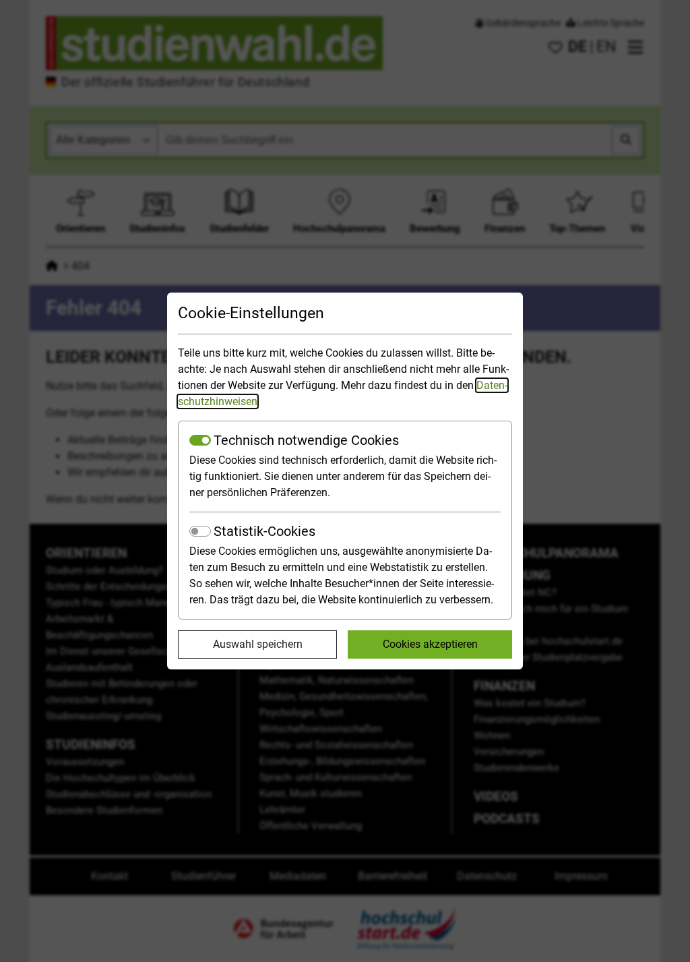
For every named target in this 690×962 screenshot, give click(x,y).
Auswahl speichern (258, 644)
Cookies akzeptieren (430, 644)
